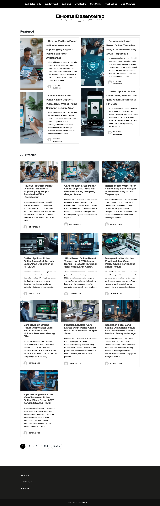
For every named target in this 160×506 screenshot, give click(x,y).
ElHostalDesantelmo (80, 16)
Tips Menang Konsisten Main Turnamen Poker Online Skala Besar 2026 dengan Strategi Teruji (39, 398)
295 (46, 446)
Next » (56, 446)
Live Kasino (80, 4)
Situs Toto (25, 475)
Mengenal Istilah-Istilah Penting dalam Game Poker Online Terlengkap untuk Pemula (120, 262)
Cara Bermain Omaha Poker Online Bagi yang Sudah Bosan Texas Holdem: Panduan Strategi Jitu (40, 330)
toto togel (25, 488)
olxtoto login (26, 482)
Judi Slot (66, 4)
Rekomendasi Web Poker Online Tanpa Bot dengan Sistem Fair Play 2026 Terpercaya (120, 190)
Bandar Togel (51, 4)
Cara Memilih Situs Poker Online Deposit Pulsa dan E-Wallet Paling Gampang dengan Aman (80, 190)
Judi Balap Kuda (33, 4)
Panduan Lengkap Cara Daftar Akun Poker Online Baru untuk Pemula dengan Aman (80, 329)
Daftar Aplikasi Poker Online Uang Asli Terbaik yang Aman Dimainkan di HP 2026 (39, 262)
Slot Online (95, 4)
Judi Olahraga (128, 4)
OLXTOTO (88, 502)
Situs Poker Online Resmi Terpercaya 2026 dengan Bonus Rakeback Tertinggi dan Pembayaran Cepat (80, 262)
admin (57, 85)
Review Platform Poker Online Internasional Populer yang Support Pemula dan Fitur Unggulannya (61, 49)
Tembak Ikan (111, 4)
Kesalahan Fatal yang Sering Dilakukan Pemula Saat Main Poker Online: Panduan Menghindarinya (120, 329)
